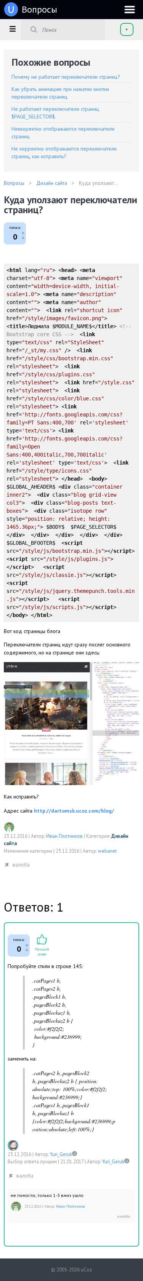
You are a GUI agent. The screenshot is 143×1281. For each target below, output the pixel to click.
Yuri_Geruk (61, 1154)
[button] (12, 28)
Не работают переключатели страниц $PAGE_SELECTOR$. (55, 112)
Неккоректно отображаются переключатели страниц (62, 132)
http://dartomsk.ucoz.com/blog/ (74, 810)
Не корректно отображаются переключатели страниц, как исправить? (64, 152)
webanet (107, 851)
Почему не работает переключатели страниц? (65, 76)
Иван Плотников (64, 836)
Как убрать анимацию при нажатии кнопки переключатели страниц (60, 93)
